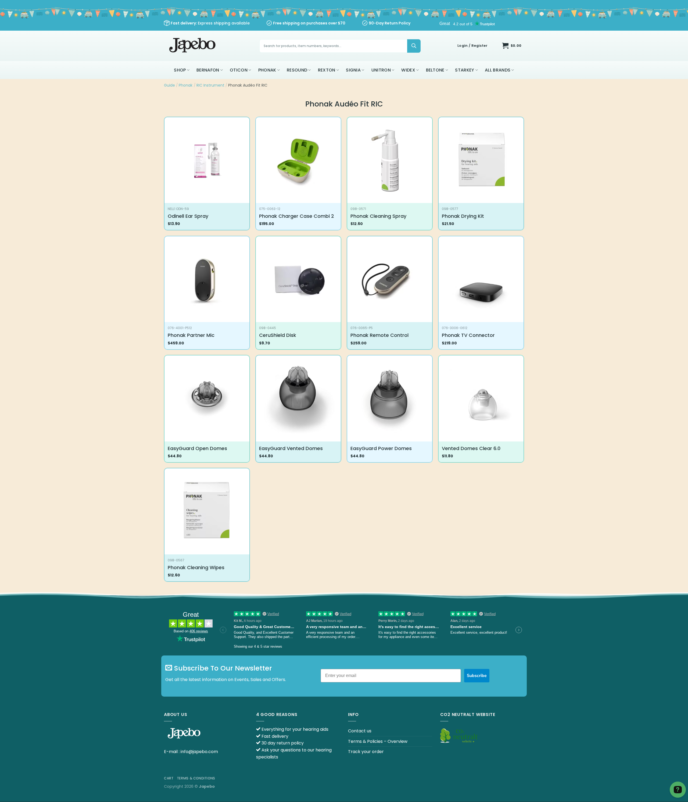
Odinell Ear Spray (188, 216)
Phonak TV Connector (468, 335)
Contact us (359, 731)
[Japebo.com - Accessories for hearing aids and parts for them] (193, 46)
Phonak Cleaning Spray (378, 216)
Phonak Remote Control (379, 335)
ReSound (297, 70)
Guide (169, 85)
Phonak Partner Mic (191, 335)
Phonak (267, 70)
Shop (180, 70)
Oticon (239, 70)
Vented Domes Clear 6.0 (471, 448)
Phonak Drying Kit (463, 216)
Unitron (381, 70)
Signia (353, 70)
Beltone (435, 70)
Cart (168, 778)
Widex (408, 70)
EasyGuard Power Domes (381, 448)
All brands (497, 70)
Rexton (326, 70)
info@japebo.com (199, 751)
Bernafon (207, 70)
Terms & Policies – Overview (377, 741)
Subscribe (477, 676)
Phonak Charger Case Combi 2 (296, 216)
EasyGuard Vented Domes (291, 448)
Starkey (464, 70)
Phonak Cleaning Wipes (196, 567)
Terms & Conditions (196, 778)
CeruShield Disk (277, 335)
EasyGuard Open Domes (197, 448)
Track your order (366, 751)
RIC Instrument (210, 85)
